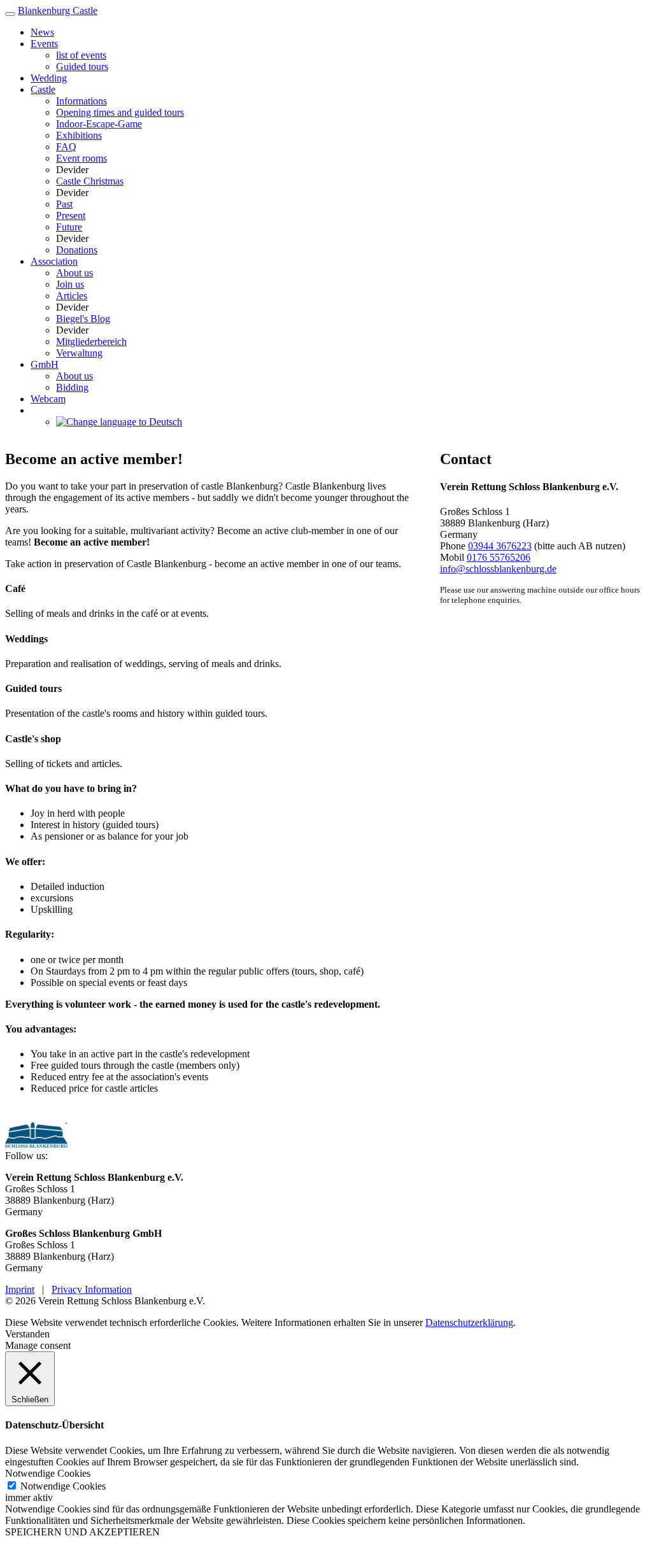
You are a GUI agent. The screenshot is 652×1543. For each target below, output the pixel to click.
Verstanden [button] (27, 1333)
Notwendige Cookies (63, 1486)
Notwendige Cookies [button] (47, 1473)
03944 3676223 (500, 545)
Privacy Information (92, 1289)
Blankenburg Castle (57, 10)
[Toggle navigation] (10, 14)
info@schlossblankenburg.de (498, 568)
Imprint (19, 1289)
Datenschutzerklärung (469, 1322)
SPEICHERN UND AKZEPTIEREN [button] (82, 1531)
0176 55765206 (498, 557)
